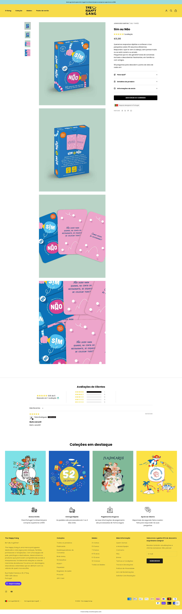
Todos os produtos (64, 543)
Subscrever (155, 561)
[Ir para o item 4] (28, 52)
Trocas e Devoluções (124, 565)
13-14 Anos (96, 561)
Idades (29, 11)
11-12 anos (96, 557)
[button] (119, 34)
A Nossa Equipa (122, 546)
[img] (34, 414)
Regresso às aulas (64, 571)
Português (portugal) (31, 601)
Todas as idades (98, 565)
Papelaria (60, 567)
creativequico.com (95, 612)
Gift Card (60, 578)
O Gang (8, 11)
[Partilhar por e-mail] (131, 111)
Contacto (120, 550)
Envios (118, 557)
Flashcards (61, 546)
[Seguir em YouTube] (12, 592)
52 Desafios (61, 560)
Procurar (60, 574)
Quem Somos (121, 543)
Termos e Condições (124, 561)
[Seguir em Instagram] (6, 592)
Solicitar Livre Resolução (125, 575)
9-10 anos (95, 554)
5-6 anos (95, 546)
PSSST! (59, 563)
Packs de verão (42, 11)
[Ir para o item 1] (28, 25)
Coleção (18, 11)
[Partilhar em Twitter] (125, 111)
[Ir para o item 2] (28, 34)
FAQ (117, 554)
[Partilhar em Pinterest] (128, 111)
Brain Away (61, 556)
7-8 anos (95, 550)
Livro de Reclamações (125, 572)
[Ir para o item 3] (28, 43)
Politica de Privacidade (125, 568)
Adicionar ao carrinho (136, 98)
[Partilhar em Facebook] (122, 111)
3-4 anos (95, 543)
